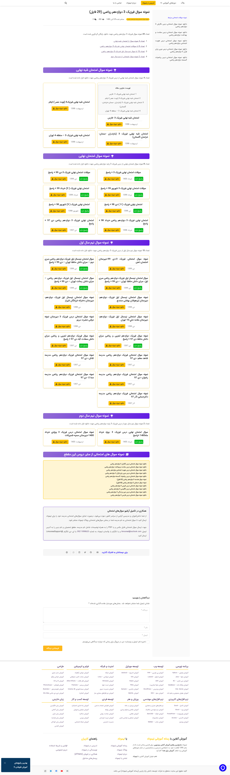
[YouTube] (62, 771)
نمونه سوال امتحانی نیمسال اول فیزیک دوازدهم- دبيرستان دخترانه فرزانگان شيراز (69, 299)
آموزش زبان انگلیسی (57, 705)
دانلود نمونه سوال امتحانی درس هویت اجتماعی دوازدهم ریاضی (171, 42)
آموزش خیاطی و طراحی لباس (128, 718)
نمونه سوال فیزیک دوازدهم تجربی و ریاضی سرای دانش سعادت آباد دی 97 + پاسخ (69, 337)
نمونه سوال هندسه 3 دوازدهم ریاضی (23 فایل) (131, 479)
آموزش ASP (159, 681)
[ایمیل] (67, 771)
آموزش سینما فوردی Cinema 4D (78, 689)
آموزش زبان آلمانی (58, 709)
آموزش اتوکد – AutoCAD (155, 714)
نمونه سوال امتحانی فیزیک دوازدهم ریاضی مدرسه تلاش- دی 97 (69, 356)
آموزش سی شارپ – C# (180, 681)
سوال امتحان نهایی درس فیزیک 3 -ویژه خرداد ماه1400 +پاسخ (123, 433)
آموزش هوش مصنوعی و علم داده (177, 693)
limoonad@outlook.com (131, 531)
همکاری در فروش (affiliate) (86, 754)
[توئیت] (85, 552)
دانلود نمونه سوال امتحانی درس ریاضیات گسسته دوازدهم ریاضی (171, 58)
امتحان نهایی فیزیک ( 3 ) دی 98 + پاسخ (123, 204)
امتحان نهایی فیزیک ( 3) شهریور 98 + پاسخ (69, 204)
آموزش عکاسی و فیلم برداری (129, 709)
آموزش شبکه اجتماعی (82, 722)
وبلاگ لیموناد (122, 749)
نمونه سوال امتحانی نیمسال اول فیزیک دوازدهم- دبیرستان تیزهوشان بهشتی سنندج (123, 299)
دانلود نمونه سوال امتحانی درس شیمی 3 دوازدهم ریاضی (128, 486)
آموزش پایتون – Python (180, 673)
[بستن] (5, 763)
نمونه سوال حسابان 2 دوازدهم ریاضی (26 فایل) (131, 482)
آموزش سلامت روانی (107, 714)
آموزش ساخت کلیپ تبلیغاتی (79, 677)
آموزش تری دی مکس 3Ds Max (53, 693)
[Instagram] (45, 771)
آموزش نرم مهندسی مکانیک (154, 709)
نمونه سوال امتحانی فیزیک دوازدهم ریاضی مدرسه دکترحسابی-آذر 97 (123, 395)
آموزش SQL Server (181, 689)
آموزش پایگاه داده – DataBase (178, 685)
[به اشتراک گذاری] (91, 552)
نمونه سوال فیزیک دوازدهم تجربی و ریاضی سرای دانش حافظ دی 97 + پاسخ (123, 337)
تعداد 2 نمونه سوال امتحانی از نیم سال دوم (128, 56)
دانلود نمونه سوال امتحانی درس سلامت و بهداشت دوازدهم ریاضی (171, 33)
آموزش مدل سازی (58, 673)
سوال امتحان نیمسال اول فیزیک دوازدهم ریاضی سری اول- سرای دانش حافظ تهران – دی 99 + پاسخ (123, 279)
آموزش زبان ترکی (58, 714)
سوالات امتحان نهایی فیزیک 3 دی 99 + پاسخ (69, 172)
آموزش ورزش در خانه (131, 705)
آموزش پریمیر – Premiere (80, 685)
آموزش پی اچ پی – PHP (155, 673)
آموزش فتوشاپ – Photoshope (53, 685)
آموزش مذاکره (84, 714)
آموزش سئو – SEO (157, 693)
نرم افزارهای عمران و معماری (154, 705)
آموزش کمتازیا (84, 693)
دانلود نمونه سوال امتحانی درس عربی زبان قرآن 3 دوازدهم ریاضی (171, 50)
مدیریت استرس (108, 722)
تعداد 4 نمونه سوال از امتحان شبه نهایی (129, 41)
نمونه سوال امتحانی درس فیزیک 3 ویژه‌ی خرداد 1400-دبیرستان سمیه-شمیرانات (69, 433)
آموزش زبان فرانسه (58, 718)
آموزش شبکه (109, 673)
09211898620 (83, 531)
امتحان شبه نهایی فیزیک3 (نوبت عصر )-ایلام (123, 98)
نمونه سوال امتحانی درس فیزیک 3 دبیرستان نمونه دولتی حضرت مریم (69, 318)
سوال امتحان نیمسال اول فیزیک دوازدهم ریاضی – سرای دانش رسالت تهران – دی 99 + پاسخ (69, 279)
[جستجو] (65, 3)
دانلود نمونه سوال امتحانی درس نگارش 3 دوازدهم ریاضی (171, 25)
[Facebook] (56, 771)
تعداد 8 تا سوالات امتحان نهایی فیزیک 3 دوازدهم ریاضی (122, 46)
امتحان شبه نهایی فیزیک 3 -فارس (122, 94)
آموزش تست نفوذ (108, 685)
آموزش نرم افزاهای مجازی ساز (104, 693)
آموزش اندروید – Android (129, 673)
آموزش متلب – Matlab (155, 722)
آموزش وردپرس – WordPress (153, 689)
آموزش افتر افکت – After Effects (78, 681)
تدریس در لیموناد (90, 745)
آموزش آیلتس (59, 726)
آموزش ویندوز (183, 722)
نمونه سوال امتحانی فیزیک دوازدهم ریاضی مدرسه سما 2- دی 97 (69, 376)
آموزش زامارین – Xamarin (129, 689)
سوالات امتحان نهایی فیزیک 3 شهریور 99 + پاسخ (123, 188)
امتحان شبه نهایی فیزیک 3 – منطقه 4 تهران (122, 110)
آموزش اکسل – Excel (181, 705)
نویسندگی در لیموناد (89, 749)
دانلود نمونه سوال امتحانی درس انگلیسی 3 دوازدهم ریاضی (127, 489)
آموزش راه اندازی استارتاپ (80, 705)
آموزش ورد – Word (181, 709)
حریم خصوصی (61, 749)
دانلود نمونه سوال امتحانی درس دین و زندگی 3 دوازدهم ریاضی (126, 492)
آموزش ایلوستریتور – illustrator (53, 689)
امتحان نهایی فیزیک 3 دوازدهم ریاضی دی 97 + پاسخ (69, 222)
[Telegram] (51, 771)
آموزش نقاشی (133, 714)
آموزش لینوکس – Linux (106, 677)
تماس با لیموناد (121, 758)
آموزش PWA (134, 685)
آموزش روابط (109, 709)
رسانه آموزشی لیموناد (119, 745)
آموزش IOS (134, 677)
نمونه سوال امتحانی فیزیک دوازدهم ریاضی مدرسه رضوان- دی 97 (123, 376)
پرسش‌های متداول (90, 758)
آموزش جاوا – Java (181, 677)
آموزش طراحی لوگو (57, 677)
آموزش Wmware (108, 681)
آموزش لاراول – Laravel (155, 677)
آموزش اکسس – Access (180, 718)
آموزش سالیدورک (157, 718)
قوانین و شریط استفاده (58, 745)
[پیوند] (52, 3)
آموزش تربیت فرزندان (107, 718)
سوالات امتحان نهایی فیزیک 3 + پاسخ (123, 172)
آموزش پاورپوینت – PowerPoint (177, 714)
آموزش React (133, 681)
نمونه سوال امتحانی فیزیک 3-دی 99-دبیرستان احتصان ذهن (123, 260)
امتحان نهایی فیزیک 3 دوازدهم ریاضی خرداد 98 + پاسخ (123, 222)
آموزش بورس (84, 718)
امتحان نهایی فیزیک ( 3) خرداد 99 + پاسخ (69, 188)
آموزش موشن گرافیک (82, 673)
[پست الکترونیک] (96, 552)
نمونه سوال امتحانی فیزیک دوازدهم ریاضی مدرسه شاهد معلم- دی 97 (123, 356)
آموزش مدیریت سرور (107, 689)
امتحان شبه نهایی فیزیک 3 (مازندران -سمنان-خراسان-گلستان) (123, 135)
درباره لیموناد (122, 754)
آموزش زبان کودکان (57, 722)
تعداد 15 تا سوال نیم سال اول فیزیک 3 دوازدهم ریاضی (123, 51)
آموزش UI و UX (59, 681)
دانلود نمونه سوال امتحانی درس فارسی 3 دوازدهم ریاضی (128, 495)
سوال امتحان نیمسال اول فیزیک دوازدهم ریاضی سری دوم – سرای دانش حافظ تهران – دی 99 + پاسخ (69, 260)
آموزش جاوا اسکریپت (156, 685)
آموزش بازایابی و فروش (81, 709)
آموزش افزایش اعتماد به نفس (104, 705)
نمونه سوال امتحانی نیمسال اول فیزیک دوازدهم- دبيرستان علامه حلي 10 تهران (123, 318)
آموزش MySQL (133, 693)
